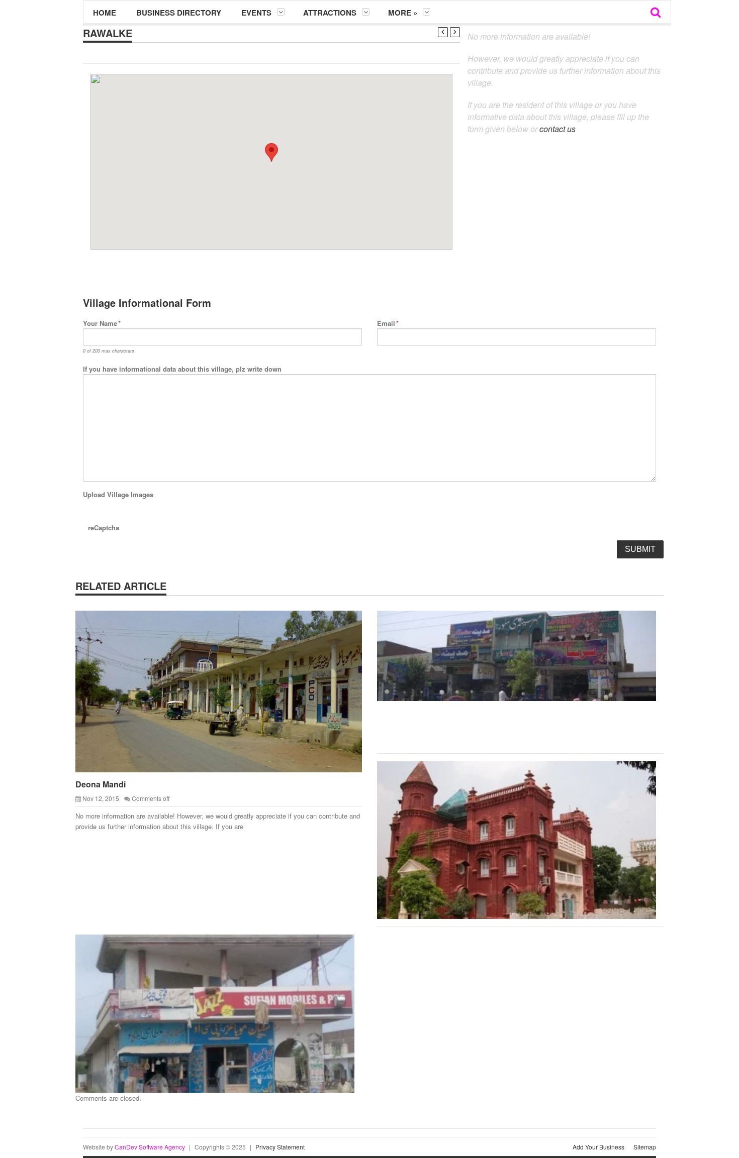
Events (256, 12)
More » (402, 12)
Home (104, 12)
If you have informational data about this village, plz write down (182, 369)
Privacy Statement (280, 1146)
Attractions (329, 12)
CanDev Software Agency (150, 1146)
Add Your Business (598, 1146)
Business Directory (178, 12)
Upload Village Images (118, 494)
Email (388, 323)
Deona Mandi (100, 784)
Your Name (102, 323)
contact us (557, 129)
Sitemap (644, 1146)
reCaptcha (103, 527)
